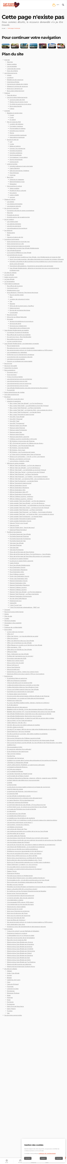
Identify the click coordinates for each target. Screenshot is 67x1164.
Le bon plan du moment (15, 632)
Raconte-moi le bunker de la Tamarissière (21, 938)
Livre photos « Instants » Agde (19, 461)
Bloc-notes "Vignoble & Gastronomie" (22, 414)
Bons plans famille (16, 106)
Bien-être (10, 177)
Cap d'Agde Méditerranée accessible (16, 330)
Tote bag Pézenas (16, 545)
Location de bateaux (16, 124)
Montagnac (11, 991)
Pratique (7, 93)
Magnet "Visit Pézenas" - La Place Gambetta (24, 594)
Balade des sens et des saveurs (17, 707)
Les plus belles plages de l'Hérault (18, 842)
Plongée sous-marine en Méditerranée (20, 875)
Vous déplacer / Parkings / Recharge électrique (22, 292)
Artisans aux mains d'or (14, 700)
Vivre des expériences (11, 394)
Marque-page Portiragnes (18, 430)
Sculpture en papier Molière (19, 558)
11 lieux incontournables (15, 377)
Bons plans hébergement (15, 91)
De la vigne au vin (13, 736)
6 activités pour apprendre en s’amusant (20, 691)
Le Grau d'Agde (9, 279)
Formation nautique (16, 126)
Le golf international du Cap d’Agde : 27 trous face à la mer (26, 805)
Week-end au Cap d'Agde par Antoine (19, 946)
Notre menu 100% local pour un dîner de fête (22, 855)
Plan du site (8, 616)
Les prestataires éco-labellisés (17, 352)
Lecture (12, 197)
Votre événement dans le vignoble (18, 246)
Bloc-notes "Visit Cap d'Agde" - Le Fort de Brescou (26, 403)
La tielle (9, 782)
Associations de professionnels (20, 328)
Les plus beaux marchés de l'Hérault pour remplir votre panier (27, 838)
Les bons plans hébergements (17, 97)
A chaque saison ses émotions (17, 694)
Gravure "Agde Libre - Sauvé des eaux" (22, 527)
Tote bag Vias (14, 547)
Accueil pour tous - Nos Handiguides (19, 337)
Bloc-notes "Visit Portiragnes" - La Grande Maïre (25, 412)
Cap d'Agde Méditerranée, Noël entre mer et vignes (24, 716)
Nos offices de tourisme (15, 286)
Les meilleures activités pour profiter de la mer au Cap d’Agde (27, 831)
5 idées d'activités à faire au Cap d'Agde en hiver (22, 687)
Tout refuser (28, 1158)
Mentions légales (10, 620)
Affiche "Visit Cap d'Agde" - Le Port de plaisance (25, 465)
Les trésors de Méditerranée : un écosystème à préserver (26, 847)
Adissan (9, 971)
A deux (12, 108)
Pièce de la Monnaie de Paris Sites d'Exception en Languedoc (30, 556)
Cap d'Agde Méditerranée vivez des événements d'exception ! (27, 388)
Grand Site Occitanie (11, 368)
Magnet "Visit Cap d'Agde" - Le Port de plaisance (25, 592)
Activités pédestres (16, 153)
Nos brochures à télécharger (14, 612)
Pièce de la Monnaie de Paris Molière (22, 552)
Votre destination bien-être (16, 924)
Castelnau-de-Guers (13, 980)
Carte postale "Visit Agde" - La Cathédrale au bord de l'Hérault (30, 505)
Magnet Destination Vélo (18, 583)
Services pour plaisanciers (18, 326)
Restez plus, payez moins (15, 660)
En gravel (13, 119)
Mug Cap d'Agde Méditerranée (20, 565)
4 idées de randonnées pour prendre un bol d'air (23, 685)
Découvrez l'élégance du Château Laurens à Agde (23, 738)
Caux (8, 982)
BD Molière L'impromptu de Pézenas (22, 441)
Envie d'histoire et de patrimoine (17, 751)
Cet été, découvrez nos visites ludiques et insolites (23, 725)
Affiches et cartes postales (15, 463)
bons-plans (8, 629)
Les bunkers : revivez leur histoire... (18, 824)
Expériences (8, 676)
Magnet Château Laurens (18, 587)
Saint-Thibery (11, 1009)
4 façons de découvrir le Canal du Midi (19, 683)
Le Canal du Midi (12, 793)
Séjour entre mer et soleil (15, 663)
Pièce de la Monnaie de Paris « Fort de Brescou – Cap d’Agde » (30, 554)
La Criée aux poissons (14, 769)
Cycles (12, 144)
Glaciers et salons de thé (15, 237)
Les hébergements (10, 73)
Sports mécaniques (16, 159)
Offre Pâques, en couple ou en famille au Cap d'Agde (24, 645)
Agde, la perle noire (10, 277)
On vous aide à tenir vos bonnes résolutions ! (21, 867)
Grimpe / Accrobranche (17, 148)
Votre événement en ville (15, 244)
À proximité (11, 390)
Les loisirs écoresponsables (16, 359)
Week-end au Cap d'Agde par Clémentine (21, 951)
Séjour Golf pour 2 (13, 665)
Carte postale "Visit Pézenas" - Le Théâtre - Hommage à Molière (31, 512)
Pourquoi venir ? (12, 372)
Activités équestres (16, 150)
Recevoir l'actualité (10, 366)
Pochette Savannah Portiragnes (20, 538)
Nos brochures (12, 315)
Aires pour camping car (15, 88)
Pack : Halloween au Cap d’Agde (18, 654)
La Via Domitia (11, 785)
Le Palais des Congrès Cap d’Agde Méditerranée (23, 248)
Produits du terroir (13, 215)
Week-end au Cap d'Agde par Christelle (20, 949)
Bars (8, 235)
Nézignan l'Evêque (13, 993)
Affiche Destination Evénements (20, 494)
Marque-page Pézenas (17, 428)
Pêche (12, 133)
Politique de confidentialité (13, 627)
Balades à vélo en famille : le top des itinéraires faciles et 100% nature (29, 709)
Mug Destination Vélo (17, 572)
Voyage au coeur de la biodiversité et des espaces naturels (26, 926)
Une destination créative (15, 900)
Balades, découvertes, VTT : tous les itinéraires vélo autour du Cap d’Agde (31, 711)
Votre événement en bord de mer (18, 241)
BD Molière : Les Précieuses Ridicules (22, 445)
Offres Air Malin (12, 652)
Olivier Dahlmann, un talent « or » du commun (22, 864)
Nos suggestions (9, 370)
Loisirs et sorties (12, 164)
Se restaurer (8, 230)
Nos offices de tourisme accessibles (18, 335)
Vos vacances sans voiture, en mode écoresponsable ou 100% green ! (30, 350)
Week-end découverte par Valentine (19, 964)
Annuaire (10, 319)
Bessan (9, 977)
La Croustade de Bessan (15, 771)
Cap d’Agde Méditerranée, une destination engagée (21, 343)
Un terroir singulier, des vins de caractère (20, 898)
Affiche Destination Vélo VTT (19, 492)
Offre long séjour (12, 638)
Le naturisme (11, 811)
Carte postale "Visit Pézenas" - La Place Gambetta (26, 510)
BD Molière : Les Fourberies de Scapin (22, 452)
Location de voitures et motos (19, 299)
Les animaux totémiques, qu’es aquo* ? (20, 822)
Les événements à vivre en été (17, 381)
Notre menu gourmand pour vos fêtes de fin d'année (24, 858)
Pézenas (10, 997)
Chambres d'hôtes (13, 82)
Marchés (10, 62)
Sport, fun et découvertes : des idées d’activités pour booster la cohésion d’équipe (37, 259)
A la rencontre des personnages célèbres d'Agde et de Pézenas (28, 696)
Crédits (6, 618)
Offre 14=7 (10, 634)
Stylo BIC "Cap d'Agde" (17, 417)
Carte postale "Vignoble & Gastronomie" (23, 518)
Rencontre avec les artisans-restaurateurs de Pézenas (25, 882)
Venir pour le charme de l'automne (18, 915)
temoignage (8, 929)
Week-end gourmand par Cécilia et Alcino (21, 966)
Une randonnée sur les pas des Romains (20, 904)
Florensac (10, 986)
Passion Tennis (11, 871)
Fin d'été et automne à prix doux (20, 104)
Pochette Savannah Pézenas (19, 536)
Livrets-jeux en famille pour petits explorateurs (22, 849)
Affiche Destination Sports (18, 485)
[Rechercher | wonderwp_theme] (63, 5)
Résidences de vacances (15, 80)
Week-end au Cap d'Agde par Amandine (20, 944)
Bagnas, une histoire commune (20, 459)
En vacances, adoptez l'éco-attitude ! (19, 749)
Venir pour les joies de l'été (16, 918)
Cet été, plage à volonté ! (15, 727)
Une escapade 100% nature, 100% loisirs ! (20, 902)
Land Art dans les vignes (15, 789)
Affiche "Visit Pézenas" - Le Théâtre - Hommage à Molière (29, 476)
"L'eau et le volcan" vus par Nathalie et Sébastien (23, 931)
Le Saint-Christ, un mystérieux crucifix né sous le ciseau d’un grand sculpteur (32, 820)
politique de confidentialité (47, 1153)
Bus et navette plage (17, 295)
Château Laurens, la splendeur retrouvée (23, 439)
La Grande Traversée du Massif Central (19, 773)
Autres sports (14, 162)
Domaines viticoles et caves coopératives (20, 210)
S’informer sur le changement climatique (20, 354)
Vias (8, 1013)
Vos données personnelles (13, 1015)
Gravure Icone (14, 525)
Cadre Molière (14, 563)
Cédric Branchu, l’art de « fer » (17, 722)
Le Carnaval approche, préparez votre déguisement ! (24, 798)
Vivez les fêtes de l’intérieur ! (16, 920)
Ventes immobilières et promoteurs (21, 321)
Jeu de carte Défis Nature (18, 598)
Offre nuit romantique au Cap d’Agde (19, 643)
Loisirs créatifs (14, 195)
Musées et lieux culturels (18, 190)
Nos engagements (13, 346)
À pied (12, 115)
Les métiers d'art (12, 221)
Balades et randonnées (14, 113)
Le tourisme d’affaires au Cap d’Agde (19, 252)
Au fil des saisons (12, 705)
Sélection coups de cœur (15, 399)
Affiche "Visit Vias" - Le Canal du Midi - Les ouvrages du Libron (30, 479)
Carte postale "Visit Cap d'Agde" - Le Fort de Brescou (27, 503)
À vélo (12, 117)
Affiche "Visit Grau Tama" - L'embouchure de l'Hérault (27, 472)
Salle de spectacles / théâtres (19, 170)
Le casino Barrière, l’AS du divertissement (20, 800)
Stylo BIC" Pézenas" (16, 419)
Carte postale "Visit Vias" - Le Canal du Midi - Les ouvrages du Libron (32, 514)
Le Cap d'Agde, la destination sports (19, 796)
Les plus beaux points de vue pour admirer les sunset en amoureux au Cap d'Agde (34, 840)
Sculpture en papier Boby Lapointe (21, 561)
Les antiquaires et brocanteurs (17, 228)
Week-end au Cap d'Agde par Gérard (19, 953)
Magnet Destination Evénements (21, 596)
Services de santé (15, 323)
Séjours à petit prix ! (13, 669)
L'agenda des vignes (13, 68)
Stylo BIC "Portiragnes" (17, 423)
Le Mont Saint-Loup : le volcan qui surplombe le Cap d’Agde (27, 807)
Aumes (9, 975)
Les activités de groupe (14, 255)
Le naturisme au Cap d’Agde (16, 813)
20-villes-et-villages (10, 969)
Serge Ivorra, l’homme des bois (17, 893)
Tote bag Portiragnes (16, 550)
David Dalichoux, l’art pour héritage (18, 731)
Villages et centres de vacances (17, 86)
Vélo (11, 297)
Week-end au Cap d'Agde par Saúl (18, 957)
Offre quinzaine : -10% (14, 647)
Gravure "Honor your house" (19, 523)
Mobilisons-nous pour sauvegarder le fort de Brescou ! (25, 851)
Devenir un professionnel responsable (19, 361)
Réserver (20, 1162)
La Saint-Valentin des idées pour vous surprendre (23, 780)
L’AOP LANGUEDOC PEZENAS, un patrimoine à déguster (26, 765)
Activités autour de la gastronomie (18, 217)
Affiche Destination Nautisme (19, 487)
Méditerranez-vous (13, 290)
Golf (11, 142)
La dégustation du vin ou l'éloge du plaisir (20, 935)
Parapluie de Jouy (15, 601)
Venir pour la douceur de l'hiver (17, 913)
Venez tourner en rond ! (15, 909)
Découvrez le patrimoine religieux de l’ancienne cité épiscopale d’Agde (30, 740)
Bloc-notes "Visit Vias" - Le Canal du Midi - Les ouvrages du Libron (31, 410)
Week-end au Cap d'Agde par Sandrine (20, 955)
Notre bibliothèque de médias (14, 392)
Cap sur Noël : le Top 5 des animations (19, 720)
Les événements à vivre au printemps (19, 379)
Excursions (13, 193)
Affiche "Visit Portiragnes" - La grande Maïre (24, 481)
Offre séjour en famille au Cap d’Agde (19, 649)
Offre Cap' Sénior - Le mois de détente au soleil (22, 636)
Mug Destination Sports (17, 567)
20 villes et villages (10, 272)
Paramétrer (43, 1158)
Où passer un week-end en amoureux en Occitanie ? (24, 869)
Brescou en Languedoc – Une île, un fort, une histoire (27, 456)
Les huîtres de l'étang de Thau (17, 829)
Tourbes (9, 1011)
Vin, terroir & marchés (11, 208)
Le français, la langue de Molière (17, 802)
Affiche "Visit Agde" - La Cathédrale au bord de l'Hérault (28, 470)
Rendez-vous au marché (15, 884)
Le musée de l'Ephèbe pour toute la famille (21, 809)
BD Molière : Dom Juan (17, 450)
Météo (6, 614)
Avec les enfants (12, 71)
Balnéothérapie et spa (17, 181)
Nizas (8, 995)
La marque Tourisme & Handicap (18, 332)
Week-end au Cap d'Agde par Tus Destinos (21, 962)
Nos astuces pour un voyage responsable (20, 348)
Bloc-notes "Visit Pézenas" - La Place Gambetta (25, 408)
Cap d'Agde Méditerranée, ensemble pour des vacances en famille (29, 714)
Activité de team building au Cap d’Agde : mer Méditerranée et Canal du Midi (35, 257)
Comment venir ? (12, 288)
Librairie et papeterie (14, 401)
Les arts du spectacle (14, 226)
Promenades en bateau (17, 128)
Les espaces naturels (14, 206)
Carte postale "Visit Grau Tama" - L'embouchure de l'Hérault (29, 507)
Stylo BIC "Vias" (14, 421)
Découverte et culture (14, 186)
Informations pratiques (11, 283)
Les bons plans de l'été (17, 100)
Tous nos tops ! (12, 374)
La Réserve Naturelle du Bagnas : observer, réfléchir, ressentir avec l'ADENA (32, 778)
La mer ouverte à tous (14, 341)
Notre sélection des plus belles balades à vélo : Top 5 (24, 860)
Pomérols (10, 1002)
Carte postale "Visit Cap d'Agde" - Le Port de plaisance (27, 501)
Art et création (9, 219)
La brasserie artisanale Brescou (17, 767)
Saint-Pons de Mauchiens (15, 1006)
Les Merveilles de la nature (16, 833)
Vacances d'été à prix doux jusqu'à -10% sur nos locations (25, 674)
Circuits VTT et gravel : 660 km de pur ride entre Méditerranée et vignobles (31, 729)
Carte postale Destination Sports (20, 521)
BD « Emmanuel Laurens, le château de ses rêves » (26, 443)
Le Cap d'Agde (9, 275)
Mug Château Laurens (17, 574)
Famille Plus (11, 756)
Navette (12, 303)
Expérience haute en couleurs (17, 933)
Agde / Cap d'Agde (13, 973)
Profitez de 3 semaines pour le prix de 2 (20, 656)
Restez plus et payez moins (19, 102)
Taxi (11, 301)
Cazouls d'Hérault (13, 984)
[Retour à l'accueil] (11, 5)
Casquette (13, 603)
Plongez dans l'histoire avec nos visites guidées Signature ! (26, 878)
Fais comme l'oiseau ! (14, 753)
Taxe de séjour (12, 95)
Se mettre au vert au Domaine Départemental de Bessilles (26, 891)
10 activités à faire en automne (17, 678)
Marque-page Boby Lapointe (19, 436)
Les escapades (12, 66)
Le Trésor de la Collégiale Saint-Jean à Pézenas (25, 454)
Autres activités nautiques (18, 135)
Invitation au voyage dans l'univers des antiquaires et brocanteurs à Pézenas (32, 760)
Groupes (7, 609)
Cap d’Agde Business (14, 250)
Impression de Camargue (15, 758)
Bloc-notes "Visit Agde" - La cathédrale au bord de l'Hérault (29, 405)
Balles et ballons (15, 146)
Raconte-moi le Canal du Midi (17, 940)
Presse (6, 625)
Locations (10, 77)
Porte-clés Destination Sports (19, 576)
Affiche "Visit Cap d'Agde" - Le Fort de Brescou (25, 468)
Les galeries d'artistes (14, 224)
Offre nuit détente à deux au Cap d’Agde (20, 640)
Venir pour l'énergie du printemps (18, 911)
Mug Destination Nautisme (18, 570)
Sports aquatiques (16, 155)
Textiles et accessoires (14, 532)
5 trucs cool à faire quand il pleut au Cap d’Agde (23, 689)
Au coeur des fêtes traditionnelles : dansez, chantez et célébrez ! (28, 703)
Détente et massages (17, 179)
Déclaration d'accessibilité (12, 623)
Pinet (8, 1000)
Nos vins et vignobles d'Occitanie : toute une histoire (24, 853)
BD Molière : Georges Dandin (19, 448)
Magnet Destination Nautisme (20, 585)
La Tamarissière (9, 281)
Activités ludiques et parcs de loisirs (21, 166)
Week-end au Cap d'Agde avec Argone (20, 942)
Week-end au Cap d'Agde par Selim (19, 960)
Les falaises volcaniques (15, 827)
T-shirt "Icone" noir (16, 605)
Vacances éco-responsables (16, 907)
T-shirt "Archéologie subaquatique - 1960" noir (25, 607)
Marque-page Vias (16, 432)
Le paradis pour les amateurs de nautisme (21, 818)
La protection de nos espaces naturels (19, 357)
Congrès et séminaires (11, 239)
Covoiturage (14, 312)
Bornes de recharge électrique (20, 310)
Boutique (7, 397)
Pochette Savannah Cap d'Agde (20, 534)
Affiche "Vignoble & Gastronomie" (20, 483)
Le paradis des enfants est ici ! (16, 816)
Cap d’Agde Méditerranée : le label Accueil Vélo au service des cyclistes (30, 718)
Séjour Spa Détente (13, 667)
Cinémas (12, 175)
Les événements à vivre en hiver (17, 385)
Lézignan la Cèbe (12, 989)
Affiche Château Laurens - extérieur (21, 496)
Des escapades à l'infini (14, 747)
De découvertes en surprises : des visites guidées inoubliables (27, 734)
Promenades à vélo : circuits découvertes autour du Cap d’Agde (28, 880)
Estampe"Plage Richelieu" (18, 530)
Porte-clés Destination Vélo (19, 578)
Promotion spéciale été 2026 (16, 658)
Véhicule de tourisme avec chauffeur (22, 306)
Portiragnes (11, 1004)
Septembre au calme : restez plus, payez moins (22, 672)
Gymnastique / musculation (19, 157)
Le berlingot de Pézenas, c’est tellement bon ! (22, 791)
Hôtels (9, 75)
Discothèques (14, 173)
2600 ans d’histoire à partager (17, 680)
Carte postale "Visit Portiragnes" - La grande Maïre (26, 516)
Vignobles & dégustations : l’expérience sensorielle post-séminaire (31, 266)
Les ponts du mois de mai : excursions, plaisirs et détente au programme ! (31, 844)
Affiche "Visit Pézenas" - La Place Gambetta (24, 474)
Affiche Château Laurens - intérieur (21, 499)
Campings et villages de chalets (17, 84)
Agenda (7, 60)
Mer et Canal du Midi (14, 122)
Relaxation (13, 184)
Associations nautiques (17, 137)
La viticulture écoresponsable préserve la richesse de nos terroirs (28, 787)
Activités (7, 111)
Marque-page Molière (17, 434)
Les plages (10, 201)
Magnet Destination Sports (18, 581)
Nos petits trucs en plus (15, 339)
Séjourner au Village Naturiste (17, 317)
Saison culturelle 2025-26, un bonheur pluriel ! (22, 889)
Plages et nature (9, 199)
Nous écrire (8, 363)
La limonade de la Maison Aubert (18, 776)
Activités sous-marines (17, 131)
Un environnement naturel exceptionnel (20, 895)
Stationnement (15, 308)
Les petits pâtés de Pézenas (16, 836)
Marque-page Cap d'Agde (18, 425)
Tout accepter (58, 1158)
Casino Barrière (15, 168)
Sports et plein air (13, 139)
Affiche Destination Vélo (17, 490)
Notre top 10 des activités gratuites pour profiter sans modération (28, 862)
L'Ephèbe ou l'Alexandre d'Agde (17, 762)
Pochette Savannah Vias (18, 541)
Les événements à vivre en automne (19, 383)
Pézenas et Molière (13, 873)
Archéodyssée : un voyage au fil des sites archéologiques (25, 698)
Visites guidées (12, 64)
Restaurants (11, 233)
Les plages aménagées (14, 204)
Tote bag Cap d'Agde (17, 543)
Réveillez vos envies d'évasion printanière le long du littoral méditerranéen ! (32, 887)
